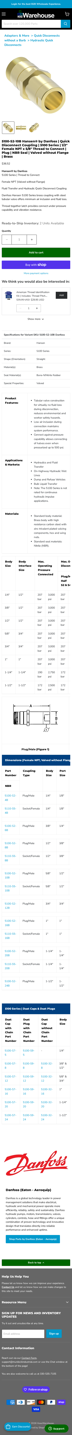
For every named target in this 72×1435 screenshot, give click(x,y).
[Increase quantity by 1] (32, 239)
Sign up (54, 1334)
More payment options (36, 273)
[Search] (65, 24)
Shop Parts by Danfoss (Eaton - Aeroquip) (33, 1239)
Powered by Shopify (36, 1427)
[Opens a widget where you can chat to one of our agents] (56, 1428)
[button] (8, 128)
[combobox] (31, 24)
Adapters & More (16, 35)
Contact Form (29, 1358)
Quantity (6, 231)
